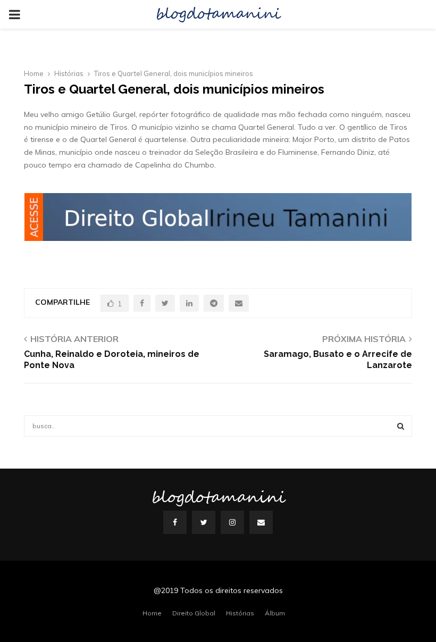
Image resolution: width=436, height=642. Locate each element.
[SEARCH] (400, 426)
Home (152, 613)
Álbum (275, 613)
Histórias (240, 613)
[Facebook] (175, 522)
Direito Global (193, 613)
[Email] (261, 522)
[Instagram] (232, 522)
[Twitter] (203, 522)
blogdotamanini (218, 14)
